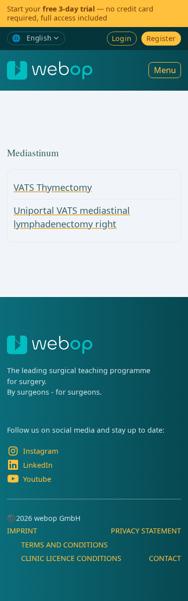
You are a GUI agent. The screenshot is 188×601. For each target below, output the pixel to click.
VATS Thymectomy (53, 187)
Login (122, 38)
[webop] (49, 70)
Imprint (22, 530)
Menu (165, 70)
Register (161, 38)
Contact (165, 558)
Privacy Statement (146, 530)
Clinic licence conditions (71, 558)
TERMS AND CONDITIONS (64, 544)
